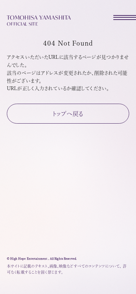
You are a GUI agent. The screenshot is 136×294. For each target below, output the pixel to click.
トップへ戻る (68, 114)
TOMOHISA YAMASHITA (39, 20)
